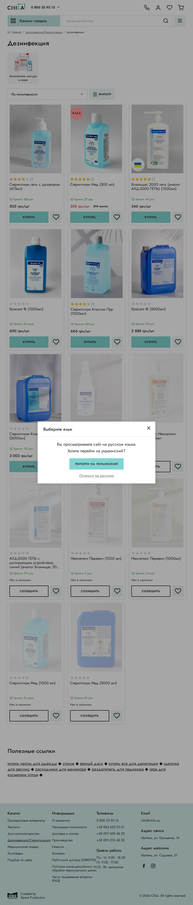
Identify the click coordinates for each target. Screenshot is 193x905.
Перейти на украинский (96, 464)
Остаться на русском (96, 476)
